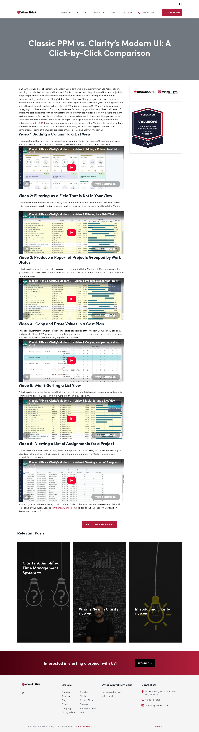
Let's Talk (143, 663)
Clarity (83, 696)
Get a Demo (170, 12)
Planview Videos (88, 708)
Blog (113, 12)
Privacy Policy (85, 726)
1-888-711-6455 (147, 12)
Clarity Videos (68, 712)
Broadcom (85, 691)
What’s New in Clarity (98, 611)
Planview (66, 691)
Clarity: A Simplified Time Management (41, 567)
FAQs (82, 712)
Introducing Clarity (152, 611)
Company (66, 708)
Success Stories (87, 700)
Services (66, 696)
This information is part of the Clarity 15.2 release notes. (99, 634)
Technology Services (111, 691)
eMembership (108, 696)
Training (84, 704)
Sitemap (159, 726)
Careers (65, 704)
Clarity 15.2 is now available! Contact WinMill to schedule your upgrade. (153, 634)
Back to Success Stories (100, 524)
